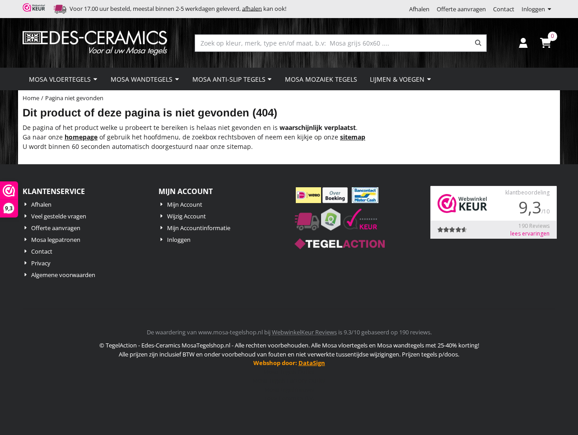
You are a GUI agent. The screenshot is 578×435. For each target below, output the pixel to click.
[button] (523, 42)
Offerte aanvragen (461, 9)
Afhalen (419, 9)
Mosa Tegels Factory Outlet (289, 380)
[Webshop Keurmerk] (35, 9)
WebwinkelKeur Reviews (304, 332)
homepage (81, 137)
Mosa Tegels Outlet (289, 372)
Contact (503, 9)
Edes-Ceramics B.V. (289, 398)
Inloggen (533, 9)
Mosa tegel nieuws (289, 389)
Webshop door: (289, 363)
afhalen (252, 8)
